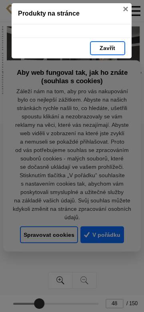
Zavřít (107, 48)
